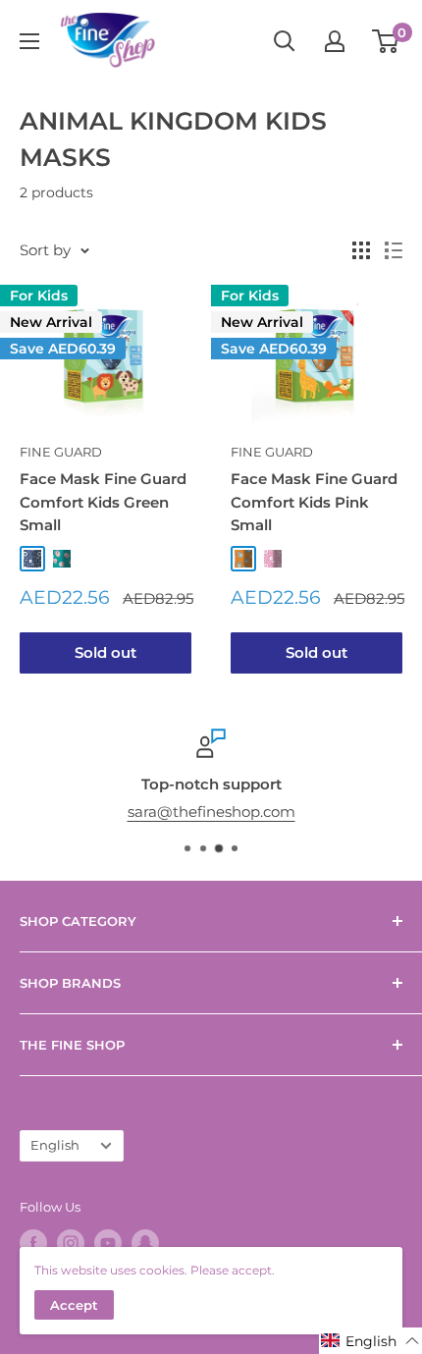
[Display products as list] (393, 250)
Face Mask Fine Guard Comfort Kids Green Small (103, 501)
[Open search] (284, 41)
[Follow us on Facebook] (33, 1243)
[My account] (334, 41)
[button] (370, 1340)
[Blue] (32, 559)
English (54, 1145)
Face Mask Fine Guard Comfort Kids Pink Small (314, 501)
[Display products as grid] (361, 250)
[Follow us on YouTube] (108, 1243)
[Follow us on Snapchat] (145, 1243)
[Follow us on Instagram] (70, 1243)
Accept (74, 1305)
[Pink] (273, 559)
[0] (386, 41)
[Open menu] (29, 41)
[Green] (62, 559)
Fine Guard (61, 452)
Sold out (105, 652)
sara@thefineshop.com (211, 811)
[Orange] (243, 559)
